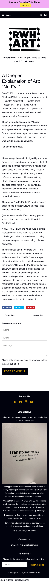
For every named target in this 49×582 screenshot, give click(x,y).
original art (24, 108)
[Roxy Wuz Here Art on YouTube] (31, 402)
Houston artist (33, 101)
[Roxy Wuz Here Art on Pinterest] (20, 402)
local (19, 105)
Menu (8, 15)
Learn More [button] (25, 5)
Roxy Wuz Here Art (32, 573)
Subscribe (37, 565)
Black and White (10, 97)
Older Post (10, 315)
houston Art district (13, 101)
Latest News (24, 412)
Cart (45, 15)
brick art (25, 97)
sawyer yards (8, 112)
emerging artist (39, 97)
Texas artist (23, 116)
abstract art (23, 93)
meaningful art (9, 108)
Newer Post (38, 315)
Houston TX (7, 105)
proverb (36, 108)
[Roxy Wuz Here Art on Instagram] (26, 402)
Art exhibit (37, 93)
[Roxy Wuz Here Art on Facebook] (14, 402)
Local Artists (30, 105)
